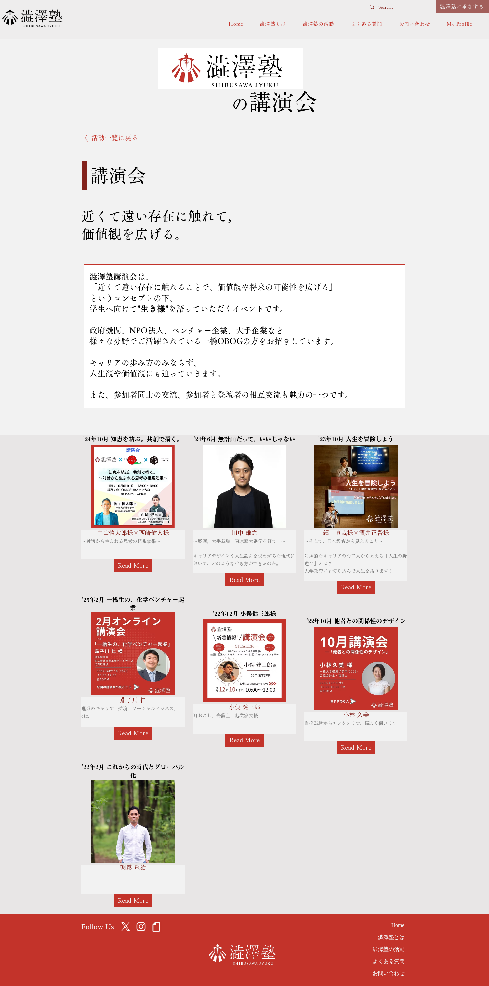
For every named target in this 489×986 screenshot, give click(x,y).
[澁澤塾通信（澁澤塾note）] (156, 927)
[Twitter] (126, 927)
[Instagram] (141, 927)
